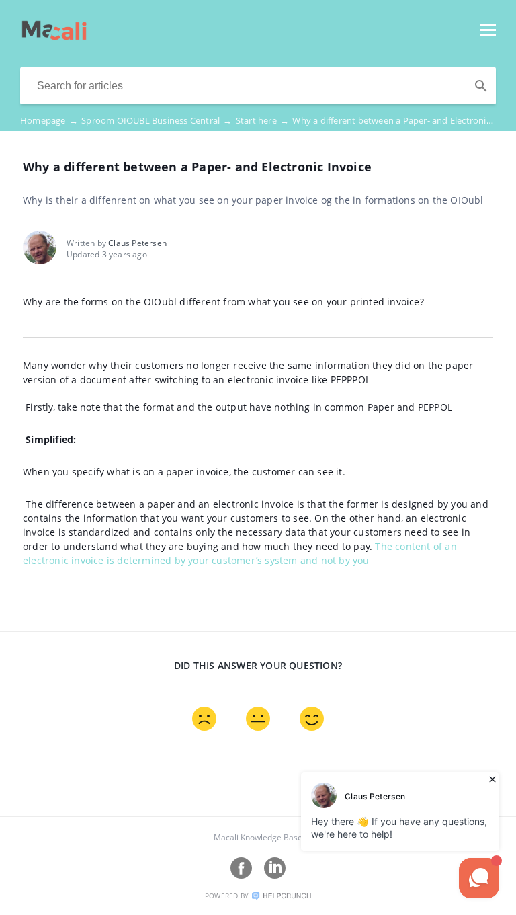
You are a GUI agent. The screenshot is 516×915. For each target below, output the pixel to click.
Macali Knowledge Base (258, 837)
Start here (262, 120)
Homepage (49, 120)
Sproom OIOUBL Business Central (156, 120)
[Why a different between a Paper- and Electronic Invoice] (54, 36)
